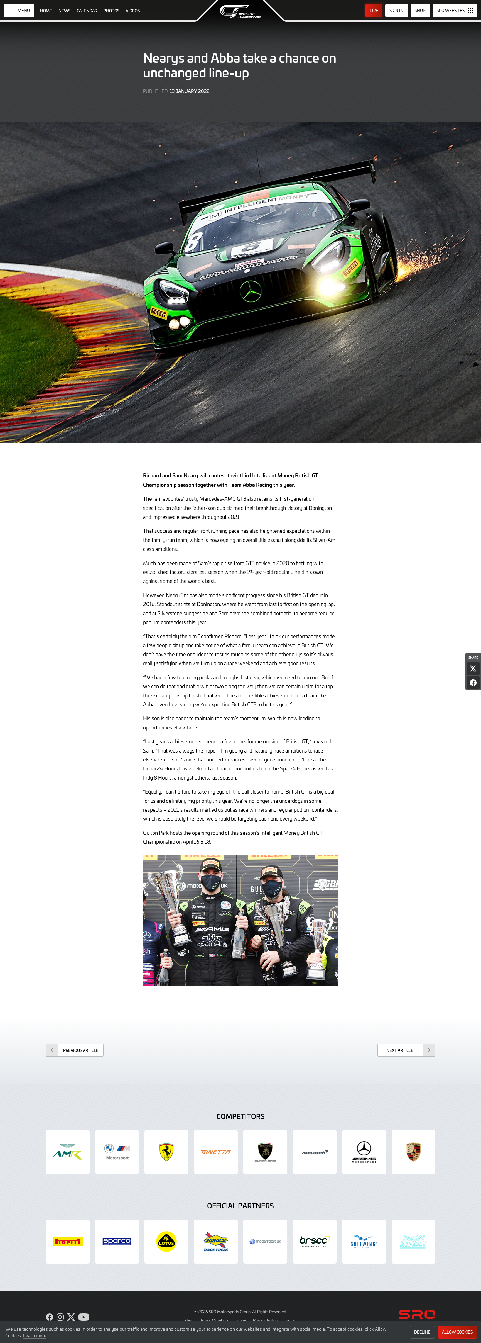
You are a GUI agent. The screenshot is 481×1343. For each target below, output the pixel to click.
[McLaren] (315, 1152)
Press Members (215, 1320)
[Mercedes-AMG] (364, 1152)
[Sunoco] (216, 1242)
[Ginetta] (216, 1152)
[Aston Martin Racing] (68, 1152)
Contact (290, 1320)
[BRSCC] (315, 1242)
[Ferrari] (166, 1152)
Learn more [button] (34, 1335)
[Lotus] (166, 1242)
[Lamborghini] (265, 1152)
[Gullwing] (364, 1242)
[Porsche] (414, 1152)
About (189, 1320)
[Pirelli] (68, 1242)
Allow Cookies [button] (457, 1332)
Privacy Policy (265, 1320)
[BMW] (117, 1152)
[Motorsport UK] (265, 1242)
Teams (241, 1320)
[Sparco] (117, 1242)
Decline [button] (422, 1332)
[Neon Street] (414, 1242)
